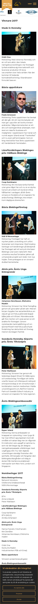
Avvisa (19, 599)
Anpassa (19, 594)
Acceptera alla (19, 588)
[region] (19, 584)
